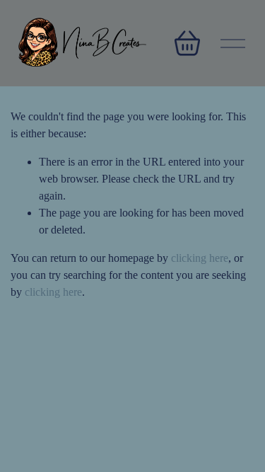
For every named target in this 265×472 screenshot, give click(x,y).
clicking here (199, 258)
